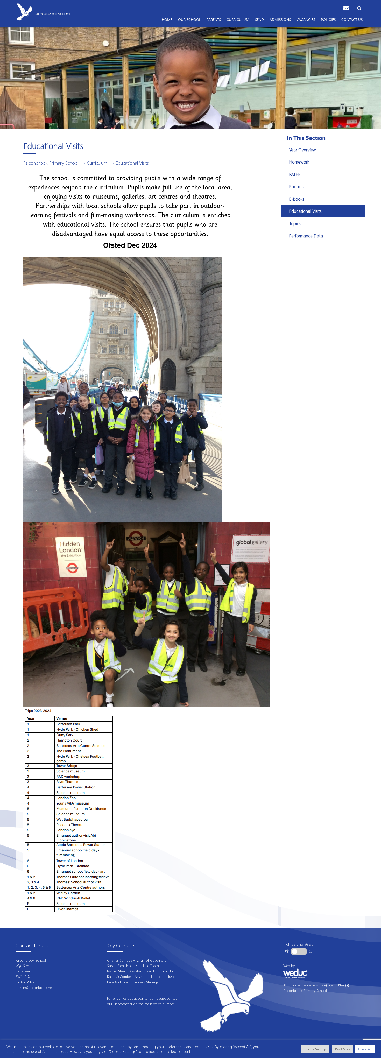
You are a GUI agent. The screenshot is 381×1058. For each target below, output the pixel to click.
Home (167, 19)
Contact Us (352, 19)
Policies (328, 19)
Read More (342, 1049)
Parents (214, 19)
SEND (259, 19)
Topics (295, 224)
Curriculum (238, 19)
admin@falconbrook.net (34, 987)
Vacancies (306, 19)
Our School (189, 19)
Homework (299, 162)
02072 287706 (27, 981)
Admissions (280, 19)
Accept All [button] (364, 1049)
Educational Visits (305, 211)
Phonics (296, 186)
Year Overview (302, 150)
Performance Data (306, 236)
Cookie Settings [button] (315, 1049)
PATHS (295, 174)
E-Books (296, 199)
